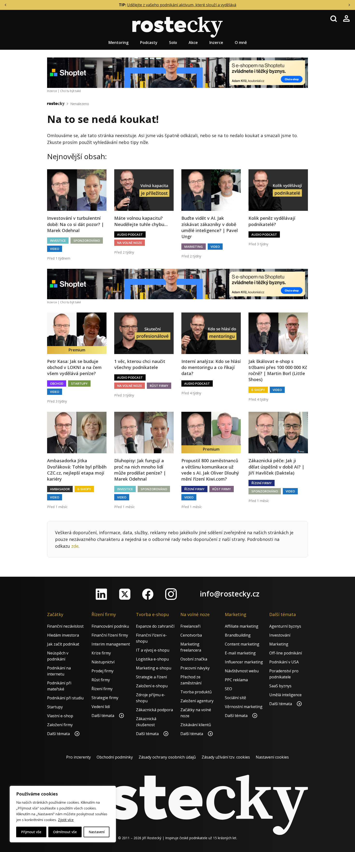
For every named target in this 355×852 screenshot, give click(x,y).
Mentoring (118, 42)
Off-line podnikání (285, 653)
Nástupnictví (103, 662)
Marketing (193, 246)
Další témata (59, 733)
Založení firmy (60, 724)
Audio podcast (130, 234)
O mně (241, 42)
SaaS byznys (280, 686)
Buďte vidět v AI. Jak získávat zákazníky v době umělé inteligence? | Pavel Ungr (209, 227)
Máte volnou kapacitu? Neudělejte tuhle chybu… (141, 221)
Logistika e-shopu (152, 659)
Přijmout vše (31, 832)
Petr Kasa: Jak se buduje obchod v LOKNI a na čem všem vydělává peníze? (74, 367)
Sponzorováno (86, 240)
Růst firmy (159, 385)
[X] (124, 594)
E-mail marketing (240, 653)
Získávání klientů (195, 724)
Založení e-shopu (152, 686)
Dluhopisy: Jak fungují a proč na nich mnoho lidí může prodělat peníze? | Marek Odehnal (140, 470)
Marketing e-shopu (153, 668)
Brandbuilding (238, 635)
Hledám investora (63, 635)
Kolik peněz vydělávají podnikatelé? (271, 221)
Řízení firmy (194, 489)
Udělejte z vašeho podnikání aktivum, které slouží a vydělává (181, 4)
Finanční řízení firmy (110, 635)
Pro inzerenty (78, 757)
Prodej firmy (103, 671)
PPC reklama (236, 679)
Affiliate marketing (241, 626)
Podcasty (148, 42)
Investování (279, 635)
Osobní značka (193, 659)
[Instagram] (171, 594)
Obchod (56, 383)
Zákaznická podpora (154, 709)
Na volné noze (129, 243)
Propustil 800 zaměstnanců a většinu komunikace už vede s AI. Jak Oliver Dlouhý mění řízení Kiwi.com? (210, 470)
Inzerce (216, 42)
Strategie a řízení (151, 677)
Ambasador (60, 489)
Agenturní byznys (285, 626)
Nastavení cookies (272, 757)
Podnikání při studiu (65, 698)
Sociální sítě (235, 697)
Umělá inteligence (285, 694)
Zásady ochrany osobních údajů (167, 757)
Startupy (79, 383)
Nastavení (97, 832)
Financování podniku (110, 626)
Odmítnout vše (65, 832)
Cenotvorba (191, 635)
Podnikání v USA (284, 662)
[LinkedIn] (101, 594)
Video (54, 249)
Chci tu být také (70, 91)
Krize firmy (101, 653)
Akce (193, 42)
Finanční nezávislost (65, 626)
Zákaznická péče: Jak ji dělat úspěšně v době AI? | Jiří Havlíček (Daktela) (276, 467)
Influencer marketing (244, 662)
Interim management (111, 644)
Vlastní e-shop (60, 715)
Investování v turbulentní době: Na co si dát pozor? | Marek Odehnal (75, 224)
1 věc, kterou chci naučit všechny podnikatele (139, 364)
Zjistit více (66, 819)
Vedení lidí (101, 706)
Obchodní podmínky (115, 757)
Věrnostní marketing (244, 706)
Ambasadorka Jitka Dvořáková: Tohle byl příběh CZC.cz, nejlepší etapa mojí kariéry (76, 470)
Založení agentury (196, 700)
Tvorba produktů (196, 692)
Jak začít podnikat (63, 644)
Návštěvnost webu (242, 671)
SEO (228, 688)
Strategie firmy (105, 697)
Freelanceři (190, 626)
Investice (58, 240)
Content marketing (242, 644)
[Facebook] (148, 594)
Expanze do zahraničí (155, 626)
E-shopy (258, 390)
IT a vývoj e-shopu (152, 650)
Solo (173, 42)
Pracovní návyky (195, 668)
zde (74, 546)
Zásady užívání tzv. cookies (226, 757)
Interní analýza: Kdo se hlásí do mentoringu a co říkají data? (211, 367)
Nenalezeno (79, 103)
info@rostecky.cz (229, 594)
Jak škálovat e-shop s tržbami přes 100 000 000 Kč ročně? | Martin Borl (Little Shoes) (277, 370)
